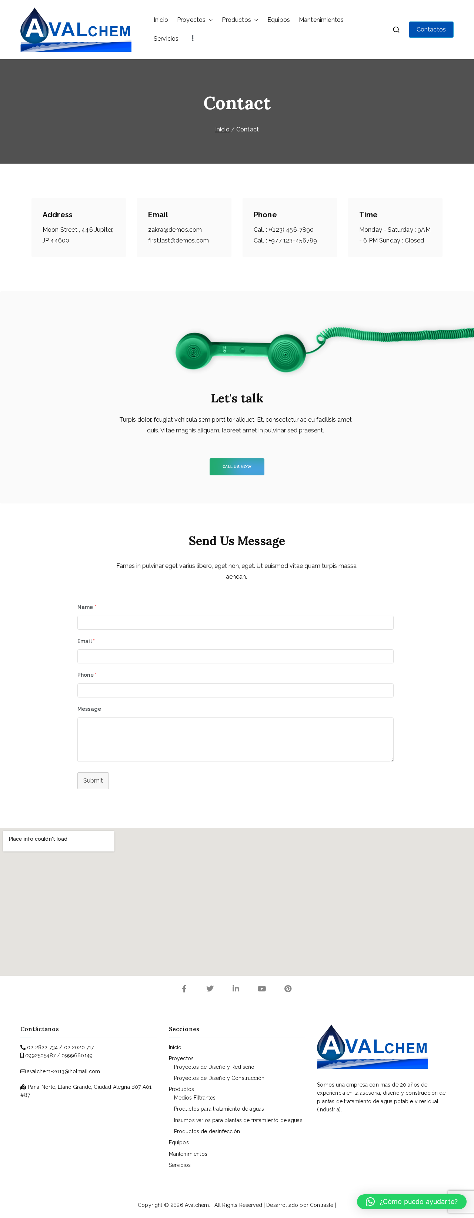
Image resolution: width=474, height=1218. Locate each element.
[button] (209, 20)
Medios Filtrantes (195, 1098)
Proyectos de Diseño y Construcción (219, 1078)
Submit (93, 780)
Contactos (431, 29)
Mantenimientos (321, 19)
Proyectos (191, 19)
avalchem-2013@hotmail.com (63, 1071)
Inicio (161, 19)
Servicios (166, 38)
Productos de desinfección (207, 1131)
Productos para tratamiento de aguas (219, 1109)
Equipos (278, 19)
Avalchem (197, 1205)
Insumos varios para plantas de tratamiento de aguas (238, 1120)
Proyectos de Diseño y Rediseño (214, 1067)
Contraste (321, 1205)
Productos (236, 19)
